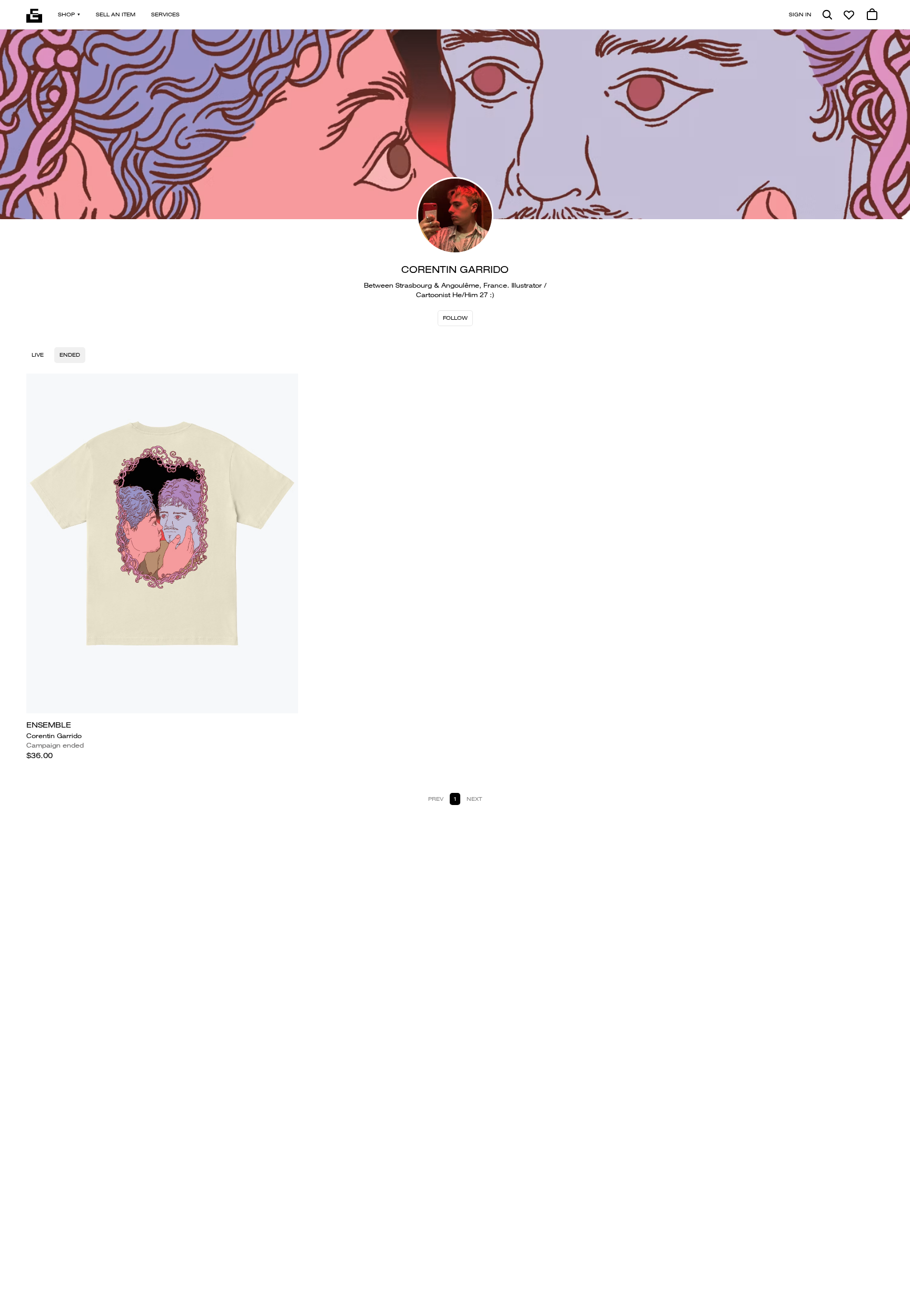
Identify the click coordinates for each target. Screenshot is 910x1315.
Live (38, 354)
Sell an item (115, 14)
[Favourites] (848, 14)
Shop (66, 14)
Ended (70, 354)
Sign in (800, 14)
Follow (455, 318)
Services (165, 14)
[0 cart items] (872, 14)
